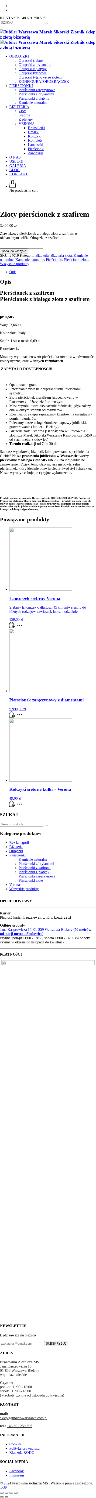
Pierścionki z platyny (34, 872)
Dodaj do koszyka (14, 251)
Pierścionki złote (76, 260)
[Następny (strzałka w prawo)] (6, 1497)
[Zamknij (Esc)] (16, 1493)
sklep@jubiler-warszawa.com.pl (23, 1418)
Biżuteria (42, 255)
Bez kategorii (19, 843)
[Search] (46, 825)
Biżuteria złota (61, 255)
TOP (3, 1487)
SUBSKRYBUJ (56, 1343)
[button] (12, 627)
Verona (14, 885)
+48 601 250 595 (19, 1426)
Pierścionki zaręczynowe (37, 876)
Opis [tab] (12, 272)
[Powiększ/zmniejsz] (2, 1493)
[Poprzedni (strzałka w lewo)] (2, 1497)
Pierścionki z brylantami (36, 864)
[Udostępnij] (11, 1493)
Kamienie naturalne (29, 260)
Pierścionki (54, 260)
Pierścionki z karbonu (35, 868)
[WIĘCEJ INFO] (21, 627)
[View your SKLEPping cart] (12, 186)
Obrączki (16, 851)
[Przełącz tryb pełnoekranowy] (6, 1493)
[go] (46, 23)
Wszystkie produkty (14, 264)
